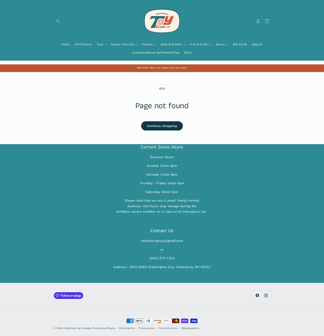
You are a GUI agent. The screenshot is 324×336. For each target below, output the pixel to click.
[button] (58, 21)
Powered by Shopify (104, 328)
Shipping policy (190, 328)
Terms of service (168, 328)
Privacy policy (147, 328)
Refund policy (127, 328)
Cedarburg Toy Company (77, 328)
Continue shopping (162, 126)
